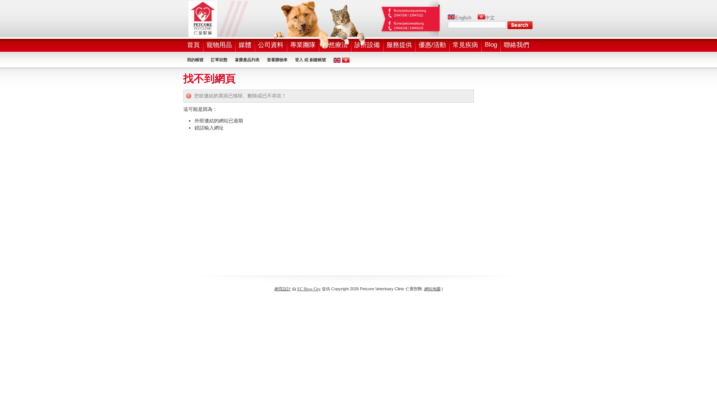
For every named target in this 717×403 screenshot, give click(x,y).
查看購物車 (277, 59)
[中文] (481, 18)
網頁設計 (282, 289)
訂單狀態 (219, 59)
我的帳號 (195, 59)
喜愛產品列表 (247, 59)
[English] (451, 18)
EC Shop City (309, 289)
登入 (299, 59)
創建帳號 (318, 59)
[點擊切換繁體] (346, 61)
